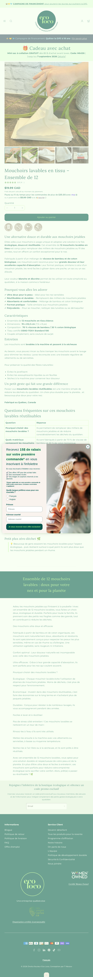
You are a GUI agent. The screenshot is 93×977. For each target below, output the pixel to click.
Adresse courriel (13, 515)
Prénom (9, 505)
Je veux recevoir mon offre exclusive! (24, 527)
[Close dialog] (88, 447)
